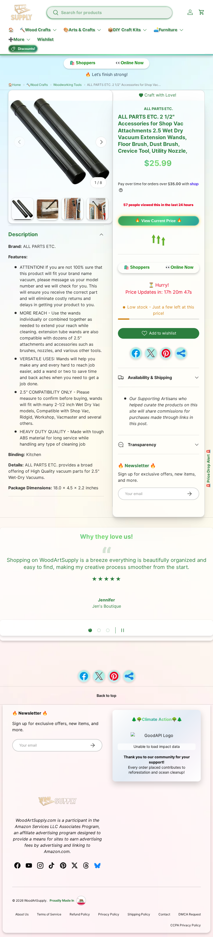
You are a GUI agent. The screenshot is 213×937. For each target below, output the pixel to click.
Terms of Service (49, 914)
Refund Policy (80, 914)
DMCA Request (189, 914)
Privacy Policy (108, 914)
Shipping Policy (139, 914)
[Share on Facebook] (136, 353)
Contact (164, 914)
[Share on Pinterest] (166, 353)
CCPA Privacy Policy (185, 925)
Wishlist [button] (45, 39)
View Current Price (158, 221)
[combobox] (109, 12)
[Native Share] (181, 353)
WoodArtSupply (35, 900)
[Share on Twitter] (151, 353)
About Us (22, 914)
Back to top (106, 695)
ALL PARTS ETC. (158, 108)
